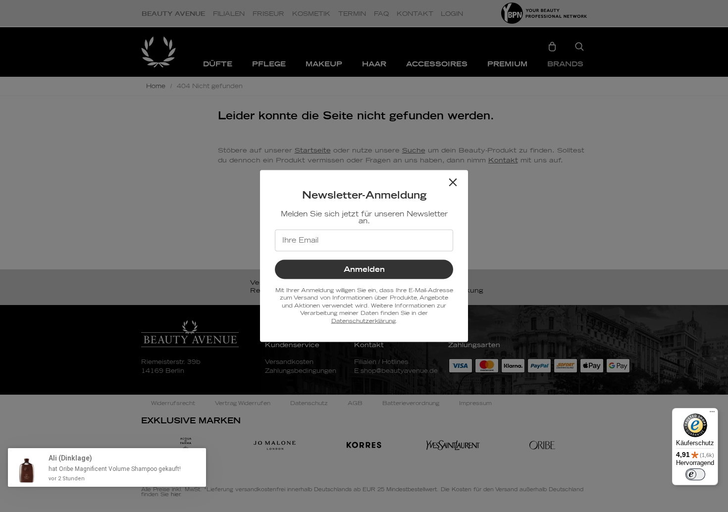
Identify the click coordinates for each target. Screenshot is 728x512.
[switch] (695, 474)
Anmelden (364, 269)
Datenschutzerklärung (363, 320)
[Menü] (712, 414)
